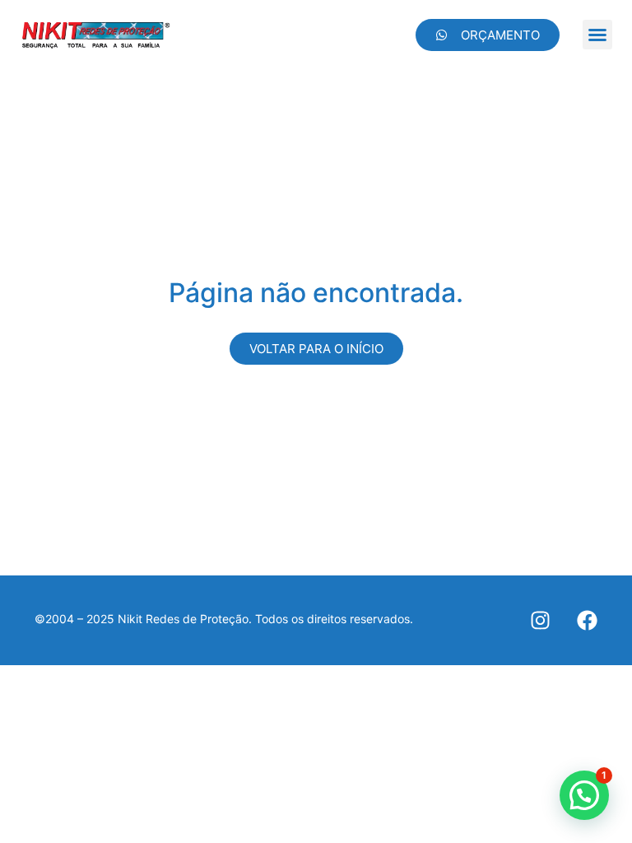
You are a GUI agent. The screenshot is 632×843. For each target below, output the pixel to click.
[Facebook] (587, 620)
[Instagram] (540, 620)
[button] (597, 34)
